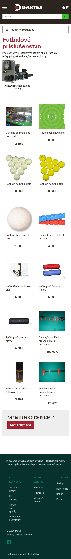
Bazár (59, 494)
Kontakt (60, 499)
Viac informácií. (55, 464)
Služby (59, 483)
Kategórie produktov (22, 29)
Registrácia (38, 493)
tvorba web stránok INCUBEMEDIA (23, 554)
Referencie (62, 488)
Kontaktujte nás (20, 425)
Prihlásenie (38, 487)
